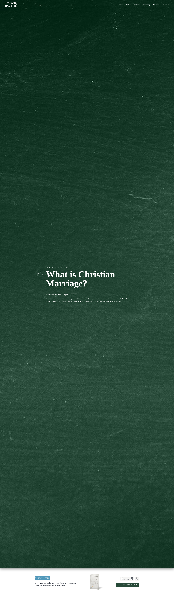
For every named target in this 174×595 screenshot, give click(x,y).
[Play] (38, 274)
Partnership (146, 5)
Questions (156, 5)
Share (74, 294)
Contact (166, 5)
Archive (128, 5)
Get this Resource (126, 585)
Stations (137, 5)
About (121, 5)
